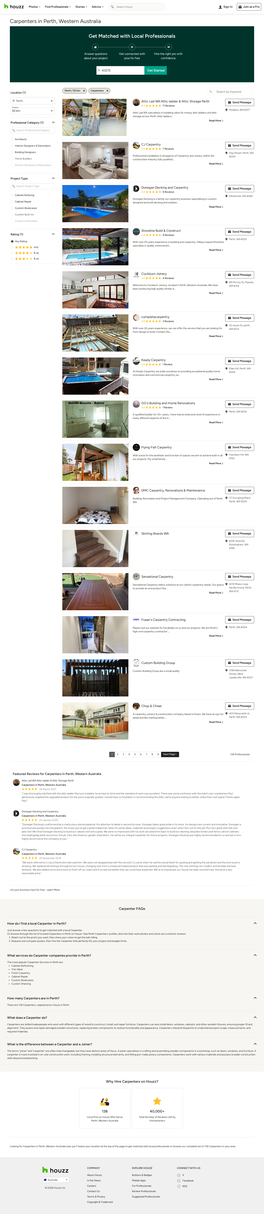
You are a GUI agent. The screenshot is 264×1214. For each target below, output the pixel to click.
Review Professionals (144, 1191)
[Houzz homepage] (14, 6)
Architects (21, 139)
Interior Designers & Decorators (33, 145)
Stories (80, 6)
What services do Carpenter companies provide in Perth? (49, 955)
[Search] (112, 6)
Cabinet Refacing (24, 195)
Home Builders (23, 158)
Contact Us (93, 1191)
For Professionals (141, 1185)
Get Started (156, 70)
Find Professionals (56, 6)
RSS (184, 1186)
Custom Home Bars (26, 221)
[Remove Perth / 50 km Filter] (84, 90)
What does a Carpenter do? (27, 1018)
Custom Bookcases (26, 208)
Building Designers (25, 152)
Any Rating (21, 241)
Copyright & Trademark (100, 1202)
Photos (33, 6)
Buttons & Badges (142, 1175)
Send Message (241, 102)
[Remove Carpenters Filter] (107, 90)
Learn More (53, 889)
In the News (94, 1180)
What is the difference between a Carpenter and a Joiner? (49, 1044)
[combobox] (137, 6)
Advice (96, 6)
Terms (90, 1196)
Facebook (188, 1180)
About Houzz (94, 1175)
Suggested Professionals (146, 1196)
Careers (91, 1185)
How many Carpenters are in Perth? (33, 998)
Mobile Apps (139, 1180)
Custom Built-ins (24, 214)
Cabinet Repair (23, 201)
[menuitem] (35, 7)
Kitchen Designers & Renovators (33, 165)
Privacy (101, 1196)
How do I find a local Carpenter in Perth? (36, 923)
